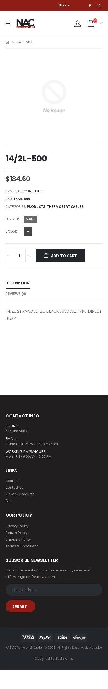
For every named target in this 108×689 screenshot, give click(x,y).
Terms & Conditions (22, 545)
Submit (19, 606)
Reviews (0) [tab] (16, 293)
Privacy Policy (17, 525)
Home (8, 42)
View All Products (20, 493)
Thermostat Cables (65, 206)
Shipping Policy (18, 539)
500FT (30, 219)
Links (62, 5)
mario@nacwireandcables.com (32, 443)
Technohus (64, 658)
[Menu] (8, 23)
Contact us (15, 487)
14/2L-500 (26, 158)
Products (36, 206)
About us (13, 480)
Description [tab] (18, 282)
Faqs (10, 500)
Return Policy (17, 532)
